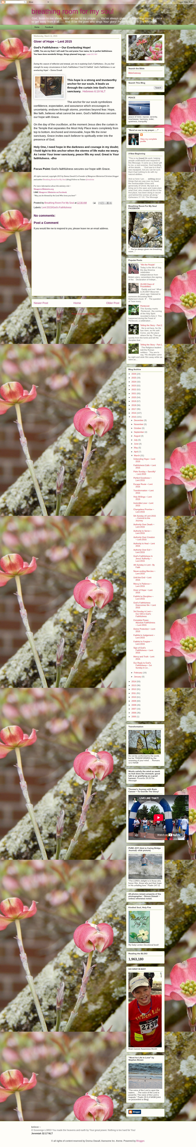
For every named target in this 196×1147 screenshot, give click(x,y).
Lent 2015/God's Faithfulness (56, 207)
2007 (134, 709)
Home (36, 27)
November (139, 424)
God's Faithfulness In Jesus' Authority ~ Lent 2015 (143, 558)
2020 (134, 397)
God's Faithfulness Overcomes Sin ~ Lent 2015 (144, 605)
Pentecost (144, 306)
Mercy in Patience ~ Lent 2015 (142, 585)
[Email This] (99, 203)
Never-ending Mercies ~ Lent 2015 (144, 572)
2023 (134, 385)
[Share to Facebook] (107, 203)
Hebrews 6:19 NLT (94, 91)
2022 (134, 389)
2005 (134, 716)
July (136, 440)
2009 (134, 701)
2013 (134, 685)
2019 (134, 401)
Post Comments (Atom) (83, 314)
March (137, 455)
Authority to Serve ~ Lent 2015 (142, 532)
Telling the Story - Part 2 (151, 325)
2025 (134, 378)
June (136, 444)
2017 (134, 409)
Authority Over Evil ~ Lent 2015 (142, 551)
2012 (134, 689)
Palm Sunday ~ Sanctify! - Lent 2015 (144, 472)
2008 (134, 705)
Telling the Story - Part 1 (151, 344)
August (137, 436)
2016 (134, 413)
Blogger (140, 1141)
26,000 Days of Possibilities (147, 285)
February (138, 672)
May (136, 447)
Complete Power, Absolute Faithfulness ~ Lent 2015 (144, 622)
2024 (134, 382)
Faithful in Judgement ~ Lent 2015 (144, 636)
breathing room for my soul (72, 11)
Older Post (112, 302)
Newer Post (41, 302)
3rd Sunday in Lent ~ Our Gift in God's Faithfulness (142, 613)
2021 (134, 393)
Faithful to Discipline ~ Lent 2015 (143, 597)
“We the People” (147, 265)
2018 (134, 405)
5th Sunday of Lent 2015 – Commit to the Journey (144, 518)
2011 (134, 693)
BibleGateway (134, 73)
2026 (134, 374)
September (139, 432)
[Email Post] (94, 203)
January (138, 676)
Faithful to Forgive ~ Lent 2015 (142, 642)
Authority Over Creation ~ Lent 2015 (144, 538)
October (138, 428)
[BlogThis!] (102, 203)
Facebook (49, 27)
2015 (134, 417)
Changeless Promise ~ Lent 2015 (143, 510)
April (136, 451)
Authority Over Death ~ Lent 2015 (143, 525)
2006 (134, 713)
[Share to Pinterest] (110, 203)
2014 (134, 681)
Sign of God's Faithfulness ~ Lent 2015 (143, 650)
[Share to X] (105, 203)
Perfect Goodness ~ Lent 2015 (142, 479)
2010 (134, 697)
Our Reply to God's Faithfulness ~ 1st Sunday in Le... (142, 665)
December (139, 420)
